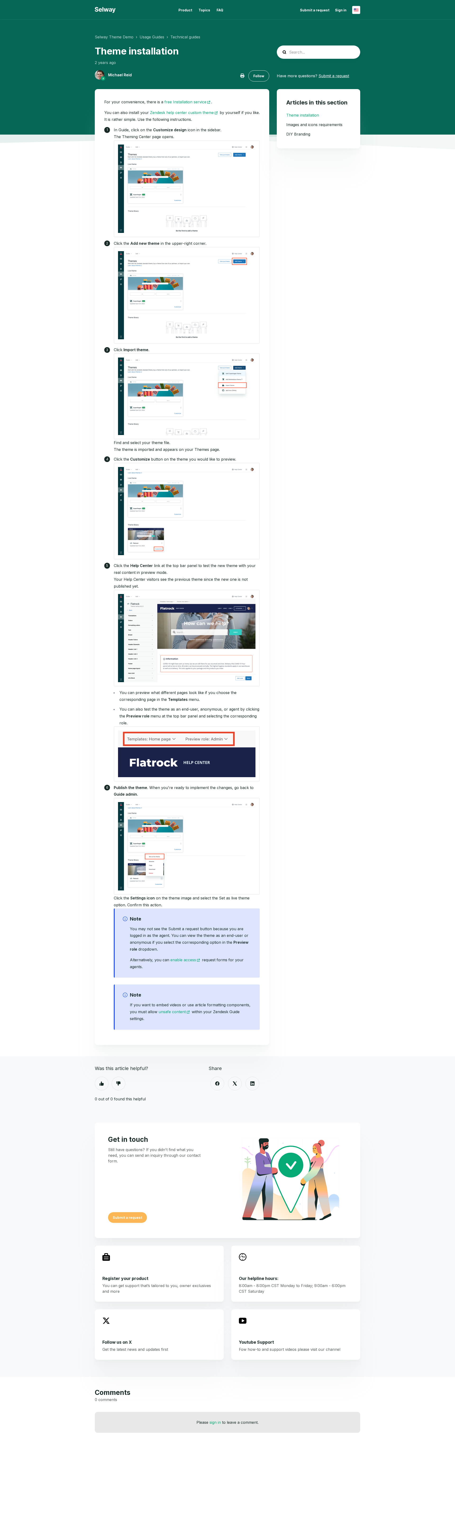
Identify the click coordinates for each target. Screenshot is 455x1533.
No (118, 1083)
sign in (215, 1422)
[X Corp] (234, 1083)
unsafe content (172, 1011)
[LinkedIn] (252, 1083)
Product (185, 10)
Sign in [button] (340, 10)
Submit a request (314, 10)
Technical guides (185, 37)
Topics (204, 10)
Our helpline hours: (258, 1278)
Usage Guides (152, 37)
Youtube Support (256, 1342)
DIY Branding (298, 134)
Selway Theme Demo (114, 37)
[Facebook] (217, 1083)
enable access (183, 959)
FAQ (220, 10)
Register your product (125, 1278)
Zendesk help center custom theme (182, 112)
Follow (258, 76)
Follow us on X (117, 1342)
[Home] (105, 10)
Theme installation (302, 115)
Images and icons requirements (314, 124)
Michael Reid (120, 75)
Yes (102, 1083)
